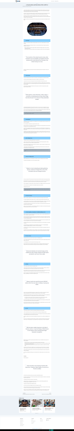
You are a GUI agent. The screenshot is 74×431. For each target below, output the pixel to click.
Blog (37, 3)
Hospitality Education (22, 424)
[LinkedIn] (47, 420)
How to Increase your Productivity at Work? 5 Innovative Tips (23, 409)
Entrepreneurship (21, 425)
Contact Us (32, 423)
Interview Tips (21, 423)
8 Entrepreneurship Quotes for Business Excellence (29, 393)
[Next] (54, 406)
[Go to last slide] (19, 406)
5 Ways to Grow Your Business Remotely (46, 393)
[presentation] (24, 403)
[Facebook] (48, 420)
